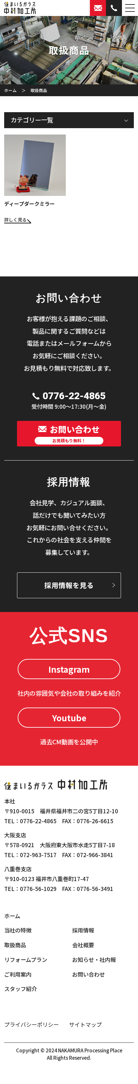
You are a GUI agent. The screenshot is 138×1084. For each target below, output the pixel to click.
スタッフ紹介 (20, 989)
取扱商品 (15, 945)
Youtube (69, 718)
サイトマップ (85, 1024)
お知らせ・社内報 (94, 960)
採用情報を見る (69, 585)
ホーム (10, 90)
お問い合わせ (88, 974)
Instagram (69, 669)
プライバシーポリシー (31, 1024)
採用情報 (83, 930)
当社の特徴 (17, 930)
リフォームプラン (25, 960)
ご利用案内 (17, 974)
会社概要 (83, 945)
